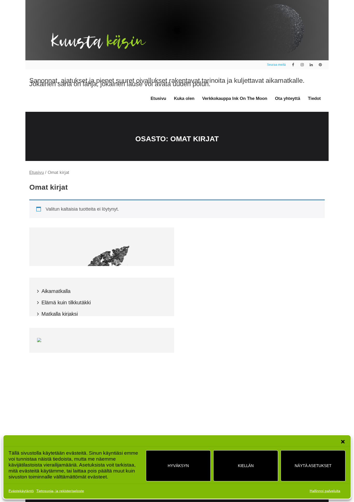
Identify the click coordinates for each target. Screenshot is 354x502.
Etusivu (36, 172)
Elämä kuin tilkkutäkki (66, 302)
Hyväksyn (178, 465)
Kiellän (246, 465)
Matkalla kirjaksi (59, 314)
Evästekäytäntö (21, 491)
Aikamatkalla (55, 291)
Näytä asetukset (313, 465)
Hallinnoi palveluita (325, 491)
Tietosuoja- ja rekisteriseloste (60, 491)
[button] (342, 441)
